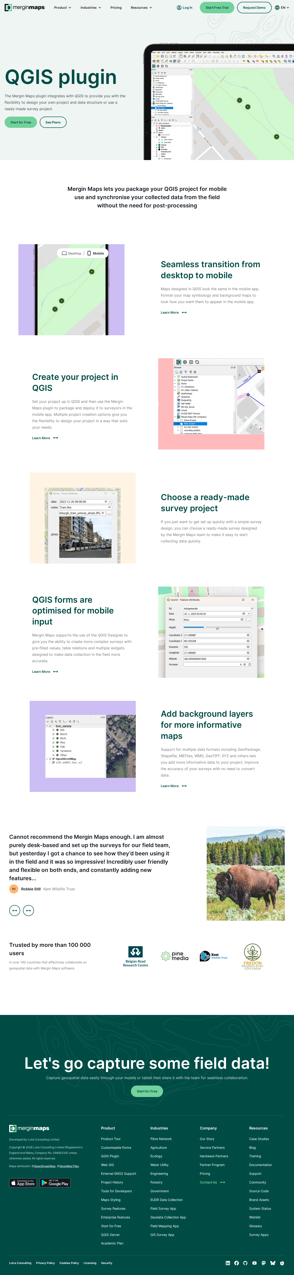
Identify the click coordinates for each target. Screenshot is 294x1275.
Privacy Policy (45, 1263)
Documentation (260, 1165)
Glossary (255, 1226)
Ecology (156, 1156)
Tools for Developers (116, 1191)
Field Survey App (163, 1208)
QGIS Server (110, 1235)
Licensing (90, 1263)
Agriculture (158, 1147)
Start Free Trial (217, 7)
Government (159, 1191)
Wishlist (254, 1217)
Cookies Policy (69, 1263)
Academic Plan (112, 1243)
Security (106, 1263)
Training (255, 1156)
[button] (63, 7)
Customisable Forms (116, 1147)
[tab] (70, 253)
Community (257, 1182)
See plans (53, 122)
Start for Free (21, 122)
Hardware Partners (214, 1156)
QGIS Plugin (110, 1156)
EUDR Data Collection (166, 1200)
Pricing (116, 7)
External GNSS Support (118, 1173)
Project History (112, 1182)
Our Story (207, 1139)
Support (255, 1173)
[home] (25, 7)
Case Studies (259, 1139)
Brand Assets (259, 1200)
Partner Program (212, 1165)
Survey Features (113, 1208)
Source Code (259, 1191)
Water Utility (159, 1165)
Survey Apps (259, 1235)
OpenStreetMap (45, 1166)
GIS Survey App (162, 1235)
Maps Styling (111, 1200)
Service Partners (212, 1147)
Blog (252, 1147)
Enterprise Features (115, 1217)
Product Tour (111, 1139)
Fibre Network (161, 1139)
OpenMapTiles (69, 1166)
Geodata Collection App (168, 1217)
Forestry (156, 1182)
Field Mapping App (164, 1226)
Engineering (159, 1173)
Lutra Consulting (20, 1263)
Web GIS (107, 1165)
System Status (260, 1208)
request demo (254, 7)
